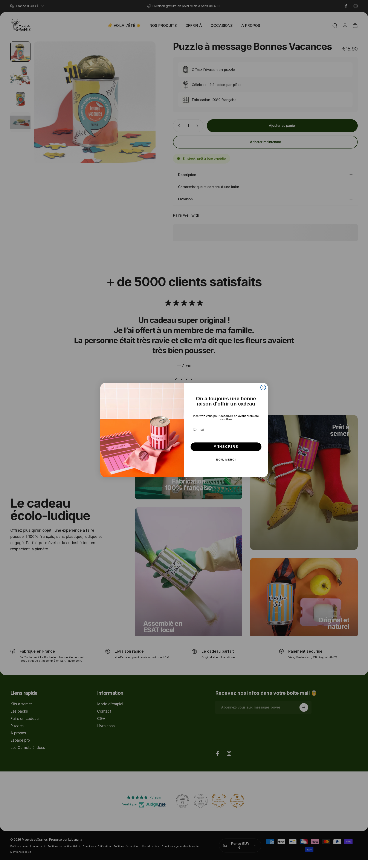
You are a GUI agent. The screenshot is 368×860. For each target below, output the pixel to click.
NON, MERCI (226, 459)
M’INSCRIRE (226, 446)
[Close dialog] (263, 387)
